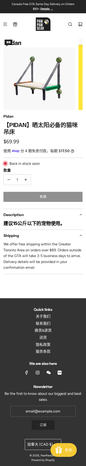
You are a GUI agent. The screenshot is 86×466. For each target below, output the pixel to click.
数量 (7, 170)
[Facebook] (27, 373)
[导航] (5, 24)
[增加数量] (26, 180)
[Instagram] (38, 373)
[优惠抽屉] (15, 24)
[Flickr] (49, 373)
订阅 (43, 425)
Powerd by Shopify (43, 460)
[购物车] (80, 24)
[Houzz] (60, 373)
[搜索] (70, 24)
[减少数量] (9, 180)
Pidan (8, 116)
